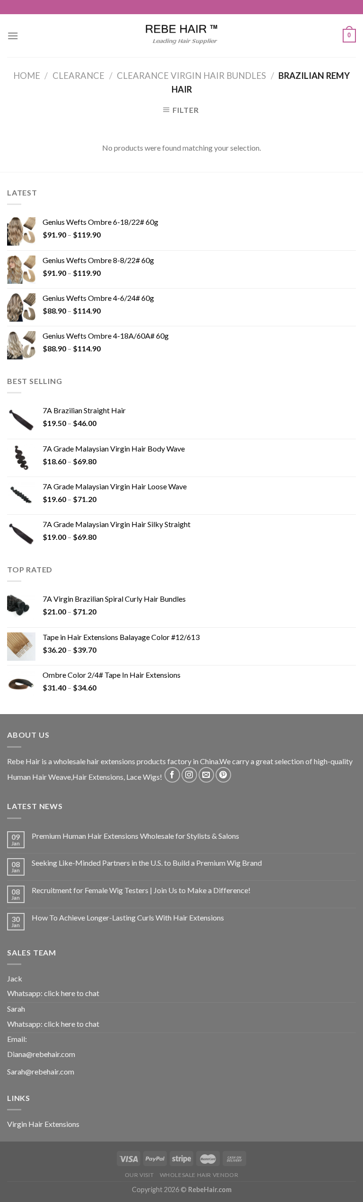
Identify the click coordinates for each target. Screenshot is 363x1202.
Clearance (78, 75)
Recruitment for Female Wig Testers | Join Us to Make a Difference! (141, 890)
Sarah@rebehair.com (40, 1071)
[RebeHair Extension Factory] (181, 35)
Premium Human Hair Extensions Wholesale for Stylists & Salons (135, 835)
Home (26, 75)
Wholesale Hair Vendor (199, 1174)
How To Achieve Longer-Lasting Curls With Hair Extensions (128, 917)
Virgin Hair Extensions (43, 1123)
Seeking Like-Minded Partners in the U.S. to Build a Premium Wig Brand (147, 862)
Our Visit (139, 1174)
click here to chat (71, 993)
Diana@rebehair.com (41, 1053)
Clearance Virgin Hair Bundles (191, 75)
